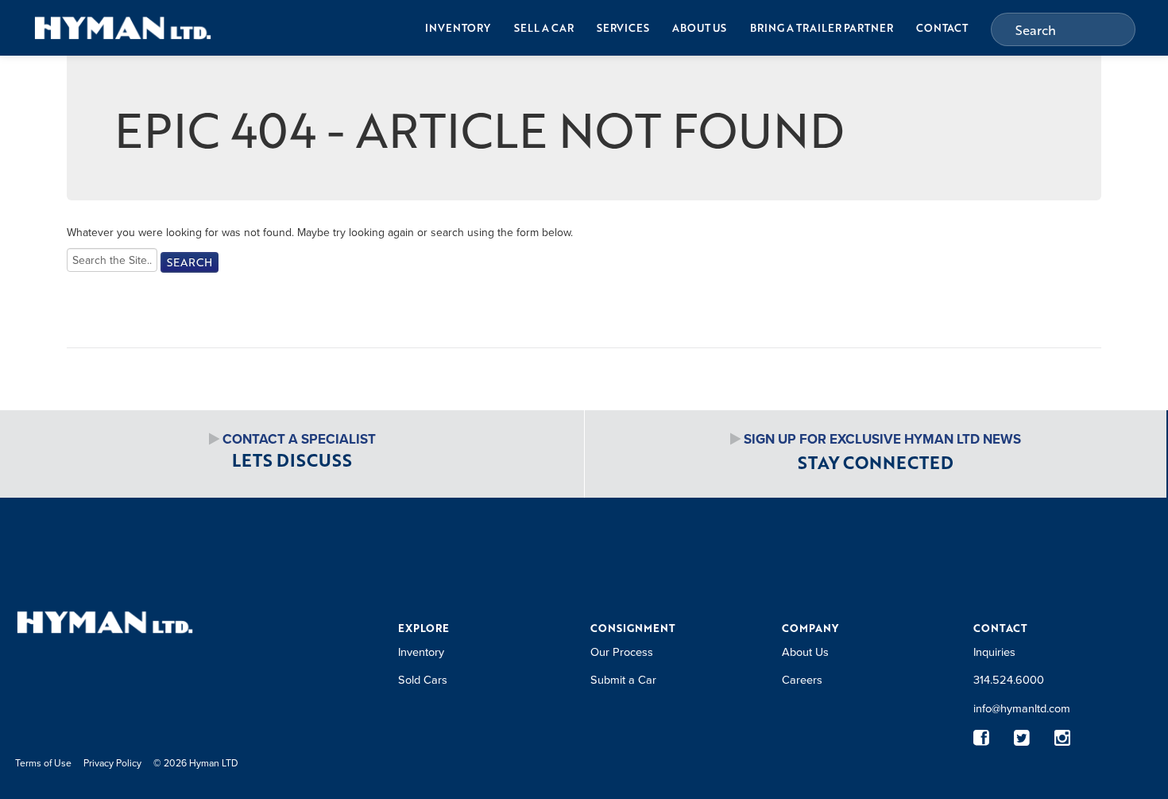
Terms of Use (43, 763)
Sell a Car (544, 28)
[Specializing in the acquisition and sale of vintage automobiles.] (123, 27)
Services (623, 28)
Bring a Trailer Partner (821, 28)
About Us (699, 28)
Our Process (621, 651)
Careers (802, 679)
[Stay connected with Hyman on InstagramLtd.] (1063, 737)
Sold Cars (422, 679)
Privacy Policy (112, 763)
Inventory (457, 28)
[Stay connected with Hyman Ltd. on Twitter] (1022, 737)
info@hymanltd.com (1021, 708)
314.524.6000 (1008, 679)
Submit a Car (623, 679)
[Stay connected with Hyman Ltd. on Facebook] (982, 737)
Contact (942, 28)
